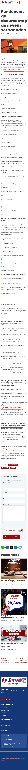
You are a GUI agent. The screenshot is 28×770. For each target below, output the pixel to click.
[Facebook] (7, 547)
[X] (11, 547)
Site (4, 498)
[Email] (20, 547)
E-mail (5, 493)
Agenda (3, 712)
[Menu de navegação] (18, 2)
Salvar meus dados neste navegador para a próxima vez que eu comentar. (14, 524)
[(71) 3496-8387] (2, 739)
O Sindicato (4, 707)
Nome (5, 487)
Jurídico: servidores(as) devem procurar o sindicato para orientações (13, 645)
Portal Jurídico (5, 710)
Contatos (4, 730)
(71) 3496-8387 (8, 739)
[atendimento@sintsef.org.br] (2, 746)
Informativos (8, 585)
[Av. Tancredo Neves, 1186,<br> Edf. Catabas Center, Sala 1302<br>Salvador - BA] (2, 743)
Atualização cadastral (7, 723)
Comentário (6, 504)
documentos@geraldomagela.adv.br (14, 71)
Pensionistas (5, 467)
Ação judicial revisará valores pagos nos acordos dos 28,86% (12, 617)
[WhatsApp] (3, 547)
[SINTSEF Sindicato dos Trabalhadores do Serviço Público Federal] (7, 2)
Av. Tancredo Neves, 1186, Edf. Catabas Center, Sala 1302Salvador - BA (12, 743)
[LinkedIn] (16, 547)
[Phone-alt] (2, 699)
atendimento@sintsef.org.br (11, 747)
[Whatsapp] (10, 699)
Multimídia (4, 728)
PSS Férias (12, 467)
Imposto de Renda (13, 464)
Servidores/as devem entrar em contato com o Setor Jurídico (13, 581)
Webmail (3, 715)
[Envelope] (6, 699)
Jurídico (3, 34)
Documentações (5, 725)
